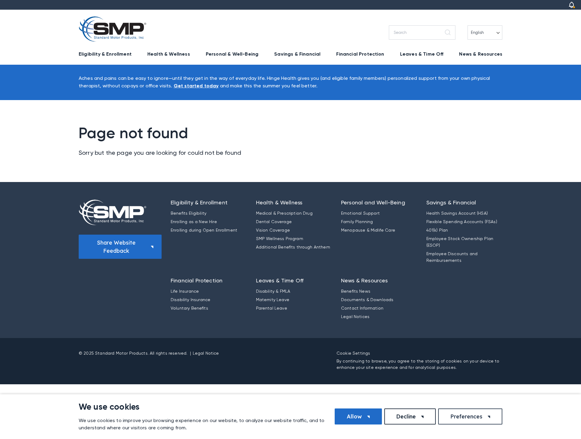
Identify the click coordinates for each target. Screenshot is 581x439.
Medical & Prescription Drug (284, 213)
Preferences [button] (466, 416)
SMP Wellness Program (279, 238)
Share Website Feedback (116, 246)
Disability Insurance (190, 299)
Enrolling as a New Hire (194, 221)
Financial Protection (360, 54)
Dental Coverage (274, 221)
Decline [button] (406, 416)
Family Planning (357, 221)
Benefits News (355, 291)
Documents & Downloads (367, 299)
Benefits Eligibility (188, 213)
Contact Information (362, 308)
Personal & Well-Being (232, 54)
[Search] (449, 32)
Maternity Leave (272, 299)
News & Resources (480, 54)
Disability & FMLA (273, 291)
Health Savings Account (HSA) (457, 213)
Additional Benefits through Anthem (293, 247)
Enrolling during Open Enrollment (204, 230)
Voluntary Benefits (189, 308)
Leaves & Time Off (422, 54)
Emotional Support (360, 213)
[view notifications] (571, 5)
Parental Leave (271, 308)
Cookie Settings (353, 353)
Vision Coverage (273, 230)
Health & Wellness (168, 54)
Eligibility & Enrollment (105, 54)
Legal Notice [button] (206, 353)
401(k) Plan (437, 230)
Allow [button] (354, 416)
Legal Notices (355, 316)
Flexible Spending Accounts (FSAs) (461, 221)
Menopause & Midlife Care (368, 230)
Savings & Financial (297, 54)
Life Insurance (185, 291)
